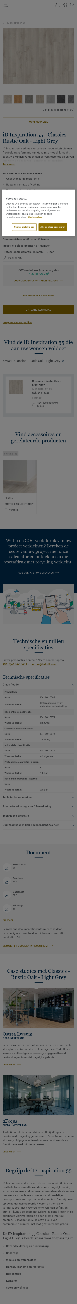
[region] (38, 213)
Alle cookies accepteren (52, 227)
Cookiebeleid (35, 217)
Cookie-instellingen (24, 227)
